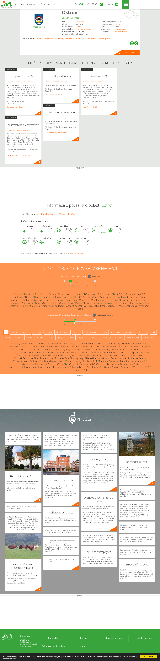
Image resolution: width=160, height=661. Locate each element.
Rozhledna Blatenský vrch (51, 361)
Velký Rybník (100, 305)
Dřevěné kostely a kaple (35, 337)
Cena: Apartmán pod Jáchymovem (19, 155)
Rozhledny (143, 332)
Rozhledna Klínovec (81, 349)
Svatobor (77, 305)
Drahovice (18, 297)
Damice (78, 294)
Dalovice (69, 294)
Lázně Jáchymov (122, 343)
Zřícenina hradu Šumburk (132, 361)
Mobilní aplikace (144, 638)
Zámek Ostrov (43, 343)
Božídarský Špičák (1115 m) (134, 352)
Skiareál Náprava (140, 343)
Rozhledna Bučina (70, 346)
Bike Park (95, 337)
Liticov (87, 39)
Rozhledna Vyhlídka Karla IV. (51, 352)
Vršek (121, 305)
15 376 (117, 24)
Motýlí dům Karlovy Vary (78, 352)
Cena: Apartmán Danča (15, 107)
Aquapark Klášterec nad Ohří (135, 367)
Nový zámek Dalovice (91, 346)
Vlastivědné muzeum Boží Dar (92, 355)
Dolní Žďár (46, 39)
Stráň (45, 305)
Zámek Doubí (46, 358)
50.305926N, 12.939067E (84, 29)
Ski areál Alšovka (111, 367)
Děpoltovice (90, 294)
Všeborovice (131, 305)
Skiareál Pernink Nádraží (97, 358)
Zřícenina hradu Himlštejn (115, 346)
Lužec (74, 300)
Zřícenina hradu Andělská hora (30, 355)
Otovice (62, 302)
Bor (36, 294)
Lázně (70, 337)
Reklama (84, 638)
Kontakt (83, 646)
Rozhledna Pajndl (136, 358)
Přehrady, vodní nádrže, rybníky (95, 332)
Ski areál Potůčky (80, 370)
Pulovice (97, 302)
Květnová (80, 39)
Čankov (52, 294)
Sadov (138, 302)
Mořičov (101, 39)
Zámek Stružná (118, 358)
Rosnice (116, 302)
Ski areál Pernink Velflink (26, 358)
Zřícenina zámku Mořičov (64, 343)
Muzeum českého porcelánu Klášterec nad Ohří (32, 367)
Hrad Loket (104, 364)
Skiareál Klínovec (120, 349)
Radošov (107, 302)
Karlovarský (80, 22)
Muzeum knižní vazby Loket (71, 367)
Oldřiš (45, 302)
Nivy (132, 300)
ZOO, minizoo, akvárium (20, 332)
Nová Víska (15, 302)
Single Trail (107, 337)
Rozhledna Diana (138, 349)
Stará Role (35, 305)
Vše (6, 332)
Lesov (45, 300)
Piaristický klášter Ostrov (22, 343)
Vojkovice (112, 305)
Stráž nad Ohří (56, 305)
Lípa (52, 300)
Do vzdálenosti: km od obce (72, 276)
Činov (60, 294)
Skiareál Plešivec (20, 349)
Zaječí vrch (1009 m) (53, 364)
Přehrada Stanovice (108, 361)
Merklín (105, 300)
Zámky (8, 337)
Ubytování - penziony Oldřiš (92, 82)
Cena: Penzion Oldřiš (90, 107)
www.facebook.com (122, 32)
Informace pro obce (113, 638)
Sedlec (146, 302)
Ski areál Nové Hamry (31, 364)
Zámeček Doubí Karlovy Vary (69, 358)
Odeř (37, 302)
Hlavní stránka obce (132, 52)
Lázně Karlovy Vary (61, 349)
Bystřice (43, 294)
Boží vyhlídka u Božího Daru (105, 352)
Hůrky (101, 297)
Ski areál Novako (135, 355)
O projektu (53, 638)
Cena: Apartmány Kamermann (55, 133)
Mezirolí (114, 300)
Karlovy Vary (133, 297)
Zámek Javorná (93, 367)
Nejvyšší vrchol (82, 337)
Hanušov (54, 39)
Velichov (88, 305)
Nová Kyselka (142, 300)
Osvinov (53, 302)
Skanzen (76, 332)
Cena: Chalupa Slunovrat (53, 95)
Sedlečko (13, 305)
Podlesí (78, 302)
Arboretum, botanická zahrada (123, 332)
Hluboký (61, 39)
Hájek (37, 297)
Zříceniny (18, 337)
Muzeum (118, 337)
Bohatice (28, 294)
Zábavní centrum (132, 337)
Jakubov (121, 297)
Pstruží (87, 302)
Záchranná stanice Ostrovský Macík (95, 343)
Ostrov (69, 12)
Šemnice (24, 305)
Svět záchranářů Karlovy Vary (62, 355)
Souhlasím (148, 656)
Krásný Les (15, 300)
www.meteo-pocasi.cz (77, 253)
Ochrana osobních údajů (53, 646)
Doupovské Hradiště (135, 294)
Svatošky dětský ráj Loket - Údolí (81, 361)
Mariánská (84, 300)
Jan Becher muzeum (40, 349)
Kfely (75, 39)
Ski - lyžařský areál (62, 332)
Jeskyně (61, 337)
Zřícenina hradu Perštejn (25, 361)
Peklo (70, 302)
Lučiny (67, 300)
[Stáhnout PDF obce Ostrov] (132, 43)
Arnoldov (39, 39)
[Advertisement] (80, 185)
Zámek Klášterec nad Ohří (125, 364)
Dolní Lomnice (104, 294)
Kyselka (37, 300)
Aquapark (37, 332)
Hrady (153, 332)
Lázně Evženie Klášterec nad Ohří (81, 364)
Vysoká (80, 308)
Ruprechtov (127, 302)
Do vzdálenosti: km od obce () (68, 315)
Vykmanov (108, 39)
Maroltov (93, 39)
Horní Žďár (68, 39)
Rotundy (51, 337)
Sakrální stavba (148, 337)
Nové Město (27, 302)
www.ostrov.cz (120, 29)
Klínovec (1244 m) (101, 349)
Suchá (69, 305)
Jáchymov (110, 297)
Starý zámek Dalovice (49, 346)
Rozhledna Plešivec (139, 346)
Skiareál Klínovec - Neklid (23, 352)
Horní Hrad (67, 297)
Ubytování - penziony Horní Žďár (18, 82)
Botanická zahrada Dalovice (23, 346)
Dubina (28, 297)
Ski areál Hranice (117, 355)
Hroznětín (92, 297)
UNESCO (48, 332)
